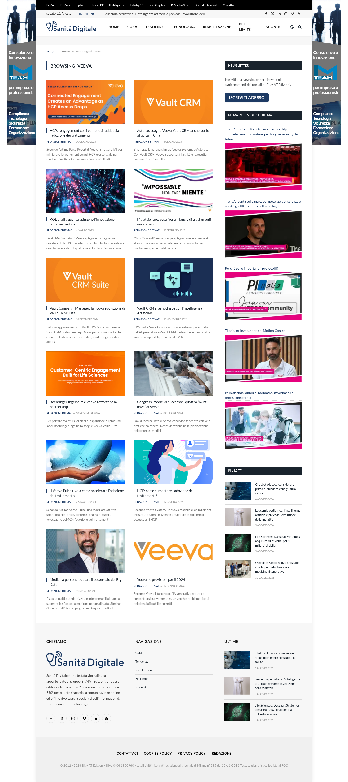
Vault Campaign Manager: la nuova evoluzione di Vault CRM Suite (87, 310)
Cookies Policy (158, 753)
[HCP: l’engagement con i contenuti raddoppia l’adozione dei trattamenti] (85, 102)
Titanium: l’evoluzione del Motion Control (255, 330)
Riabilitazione (217, 27)
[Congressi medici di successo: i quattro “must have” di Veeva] (173, 373)
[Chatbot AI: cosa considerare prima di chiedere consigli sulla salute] (238, 491)
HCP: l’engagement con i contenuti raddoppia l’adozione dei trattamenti (84, 132)
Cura (132, 27)
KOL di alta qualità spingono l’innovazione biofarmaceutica (82, 221)
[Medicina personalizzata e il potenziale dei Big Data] (85, 551)
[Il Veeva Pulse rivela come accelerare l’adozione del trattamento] (85, 462)
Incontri (273, 27)
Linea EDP (98, 5)
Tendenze (154, 27)
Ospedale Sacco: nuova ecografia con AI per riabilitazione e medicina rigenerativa (277, 567)
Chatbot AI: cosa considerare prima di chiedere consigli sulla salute (275, 489)
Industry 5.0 (136, 5)
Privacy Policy (192, 753)
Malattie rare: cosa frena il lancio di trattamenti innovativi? (174, 221)
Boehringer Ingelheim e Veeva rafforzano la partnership (83, 404)
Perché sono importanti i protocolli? (251, 268)
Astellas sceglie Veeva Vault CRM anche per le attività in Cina (173, 132)
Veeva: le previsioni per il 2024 (161, 579)
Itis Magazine (117, 5)
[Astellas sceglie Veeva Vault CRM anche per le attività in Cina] (173, 102)
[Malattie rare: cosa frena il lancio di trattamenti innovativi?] (173, 191)
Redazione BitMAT (59, 141)
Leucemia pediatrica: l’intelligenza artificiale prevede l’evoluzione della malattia (157, 14)
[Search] (299, 27)
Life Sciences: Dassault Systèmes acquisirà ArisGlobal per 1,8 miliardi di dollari (277, 541)
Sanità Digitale (157, 5)
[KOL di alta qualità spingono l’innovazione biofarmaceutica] (85, 191)
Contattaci (229, 5)
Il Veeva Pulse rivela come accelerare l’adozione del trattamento (87, 492)
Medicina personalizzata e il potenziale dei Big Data (85, 581)
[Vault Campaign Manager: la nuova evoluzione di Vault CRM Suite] (85, 280)
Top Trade (81, 5)
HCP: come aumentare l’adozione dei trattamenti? (165, 492)
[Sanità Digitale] (71, 27)
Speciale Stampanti (207, 5)
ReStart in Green (180, 5)
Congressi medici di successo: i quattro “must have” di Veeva (172, 404)
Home (113, 27)
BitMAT (50, 5)
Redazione (221, 753)
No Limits (245, 27)
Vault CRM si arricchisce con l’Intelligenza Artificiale (169, 310)
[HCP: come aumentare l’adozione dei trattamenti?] (173, 462)
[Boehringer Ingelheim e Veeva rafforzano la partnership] (85, 373)
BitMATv (65, 5)
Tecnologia (183, 27)
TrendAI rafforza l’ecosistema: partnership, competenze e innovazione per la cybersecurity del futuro (262, 134)
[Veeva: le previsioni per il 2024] (173, 551)
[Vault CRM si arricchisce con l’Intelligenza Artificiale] (173, 280)
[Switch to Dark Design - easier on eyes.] (292, 27)
